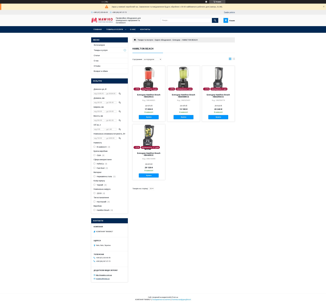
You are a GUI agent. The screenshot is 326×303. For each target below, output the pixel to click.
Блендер (176, 40)
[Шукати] (215, 20)
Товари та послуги (145, 40)
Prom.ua (175, 297)
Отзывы (97, 66)
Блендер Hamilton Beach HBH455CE (148, 154)
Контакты (145, 29)
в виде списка (234, 59)
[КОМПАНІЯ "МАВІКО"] (102, 22)
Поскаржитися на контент (161, 299)
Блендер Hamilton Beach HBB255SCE (218, 96)
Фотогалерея (99, 45)
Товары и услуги (114, 29)
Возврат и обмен (101, 71)
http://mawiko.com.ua (104, 275)
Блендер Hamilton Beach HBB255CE (148, 96)
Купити (148, 117)
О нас (133, 29)
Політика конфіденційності (181, 299)
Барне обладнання (163, 40)
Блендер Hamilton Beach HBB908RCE (183, 96)
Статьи (97, 55)
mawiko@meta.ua (103, 279)
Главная (97, 29)
